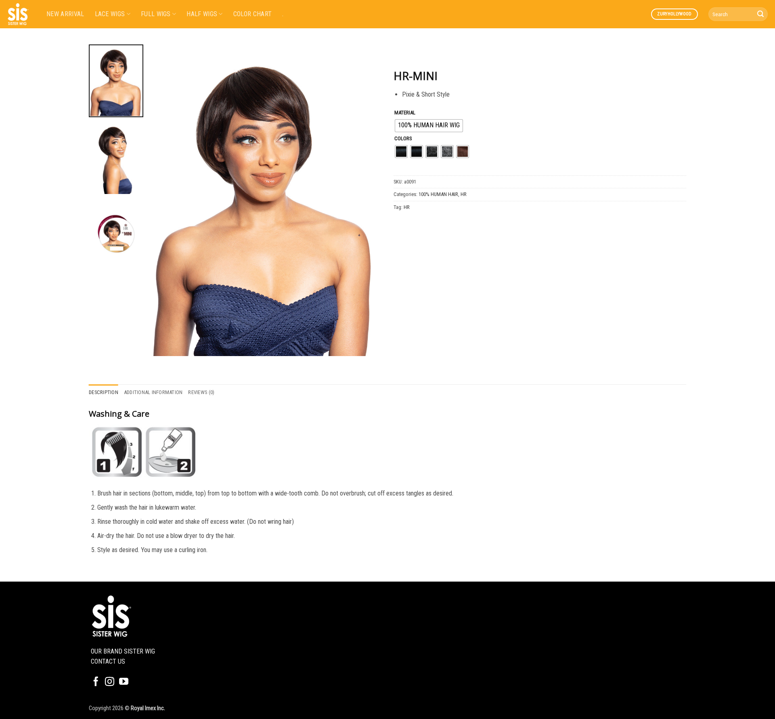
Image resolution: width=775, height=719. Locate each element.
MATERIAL (404, 113)
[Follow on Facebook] (96, 682)
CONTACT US (108, 661)
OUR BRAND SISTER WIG (123, 651)
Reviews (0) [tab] (201, 392)
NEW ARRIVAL (65, 14)
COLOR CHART (252, 14)
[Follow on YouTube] (123, 682)
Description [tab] (103, 392)
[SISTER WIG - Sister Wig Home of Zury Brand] (20, 14)
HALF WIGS (201, 14)
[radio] (429, 126)
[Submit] (760, 14)
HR (464, 194)
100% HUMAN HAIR (438, 194)
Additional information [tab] (153, 392)
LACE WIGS (110, 14)
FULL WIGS (156, 14)
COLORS (403, 138)
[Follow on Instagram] (109, 682)
